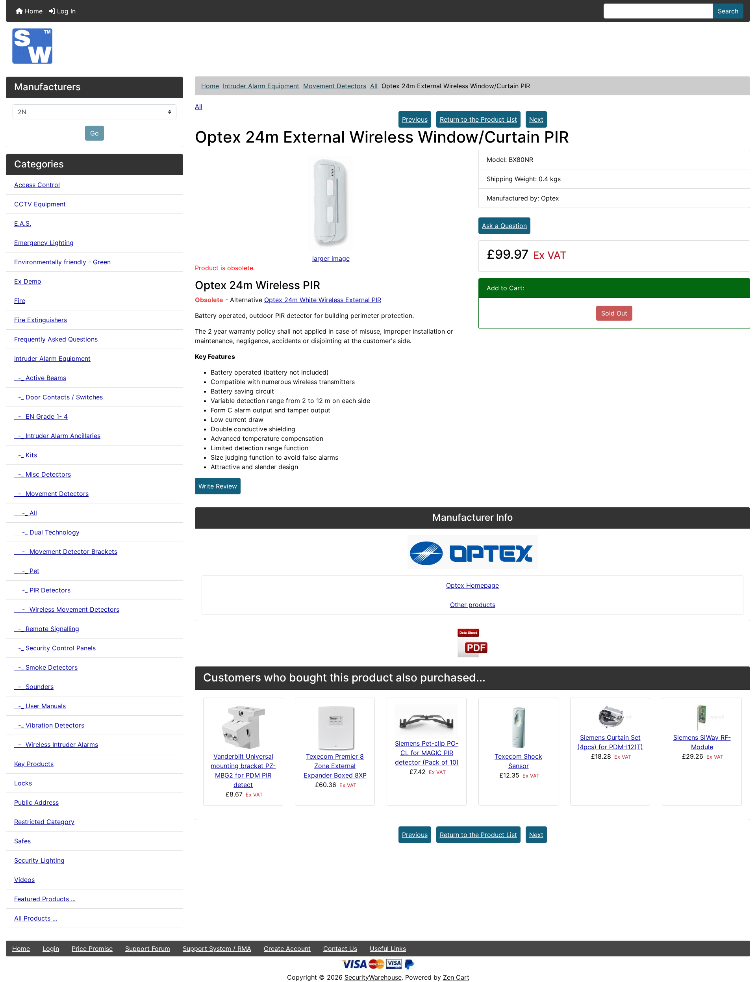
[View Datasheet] (472, 643)
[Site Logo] (378, 46)
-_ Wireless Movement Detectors (66, 609)
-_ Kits (25, 455)
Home (33, 11)
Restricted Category (44, 822)
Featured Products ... (45, 899)
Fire (19, 300)
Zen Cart (456, 977)
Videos (24, 880)
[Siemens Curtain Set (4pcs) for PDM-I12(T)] (610, 718)
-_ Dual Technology (47, 532)
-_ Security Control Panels (55, 648)
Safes (22, 841)
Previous (415, 119)
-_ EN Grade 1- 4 (41, 416)
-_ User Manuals (40, 706)
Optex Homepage (472, 585)
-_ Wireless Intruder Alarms (56, 744)
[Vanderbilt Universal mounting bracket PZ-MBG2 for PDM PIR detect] (243, 727)
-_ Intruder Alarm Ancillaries (57, 436)
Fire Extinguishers (40, 320)
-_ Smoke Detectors (46, 667)
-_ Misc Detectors (42, 474)
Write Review (217, 486)
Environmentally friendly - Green (62, 262)
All (374, 86)
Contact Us (340, 948)
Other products (472, 605)
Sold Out (614, 313)
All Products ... (35, 918)
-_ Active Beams (40, 378)
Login (51, 948)
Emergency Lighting (44, 243)
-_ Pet (26, 571)
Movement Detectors (334, 86)
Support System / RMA (217, 948)
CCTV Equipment (40, 204)
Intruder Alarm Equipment (261, 86)
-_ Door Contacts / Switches (58, 397)
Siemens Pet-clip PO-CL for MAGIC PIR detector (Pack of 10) (427, 752)
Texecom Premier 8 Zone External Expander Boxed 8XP (335, 765)
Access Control (37, 185)
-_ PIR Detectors (42, 590)
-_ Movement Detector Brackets (65, 551)
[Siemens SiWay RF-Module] (702, 718)
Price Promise (92, 948)
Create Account (287, 948)
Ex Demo (27, 281)
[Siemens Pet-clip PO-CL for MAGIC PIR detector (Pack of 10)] (426, 721)
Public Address (36, 802)
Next (536, 119)
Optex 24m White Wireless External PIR (322, 300)
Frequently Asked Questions (56, 339)
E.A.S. (22, 223)
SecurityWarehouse (373, 977)
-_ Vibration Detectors (49, 725)
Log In (65, 11)
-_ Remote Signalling (46, 629)
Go (94, 133)
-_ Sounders (34, 687)
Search (728, 11)
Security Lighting (39, 860)
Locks (23, 783)
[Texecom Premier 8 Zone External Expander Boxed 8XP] (335, 727)
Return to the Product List (478, 119)
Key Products (34, 764)
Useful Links (388, 948)
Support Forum (147, 948)
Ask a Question (504, 226)
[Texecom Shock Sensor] (518, 727)
